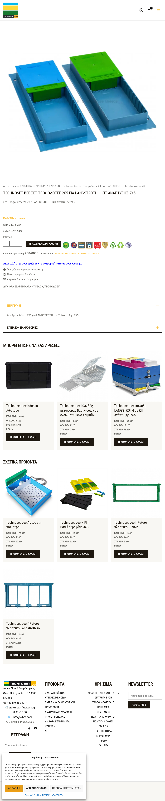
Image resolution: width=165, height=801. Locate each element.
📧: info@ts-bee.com (20, 717)
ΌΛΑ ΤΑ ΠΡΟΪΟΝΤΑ (54, 692)
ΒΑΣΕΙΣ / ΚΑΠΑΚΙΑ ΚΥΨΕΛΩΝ (60, 702)
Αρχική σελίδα (11, 186)
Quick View (28, 398)
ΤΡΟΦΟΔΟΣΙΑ (98, 253)
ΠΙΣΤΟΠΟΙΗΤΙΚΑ (103, 731)
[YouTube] (35, 728)
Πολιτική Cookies (33, 795)
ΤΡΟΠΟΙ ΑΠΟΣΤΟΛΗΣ (103, 702)
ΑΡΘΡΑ (103, 740)
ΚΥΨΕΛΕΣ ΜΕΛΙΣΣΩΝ (55, 697)
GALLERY (103, 745)
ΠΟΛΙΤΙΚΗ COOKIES (103, 721)
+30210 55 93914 (17, 702)
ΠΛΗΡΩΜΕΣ (103, 707)
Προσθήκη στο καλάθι (43, 243)
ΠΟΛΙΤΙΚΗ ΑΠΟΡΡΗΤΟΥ (52, 795)
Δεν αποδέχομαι (36, 788)
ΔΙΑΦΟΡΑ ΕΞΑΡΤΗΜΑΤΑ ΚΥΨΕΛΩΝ (41, 186)
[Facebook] (29, 728)
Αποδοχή (14, 788)
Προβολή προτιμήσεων (66, 788)
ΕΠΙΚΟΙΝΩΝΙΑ (103, 735)
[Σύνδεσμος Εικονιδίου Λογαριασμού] (141, 10)
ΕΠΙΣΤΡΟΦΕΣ (103, 711)
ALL (47, 731)
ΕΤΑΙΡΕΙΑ (103, 726)
